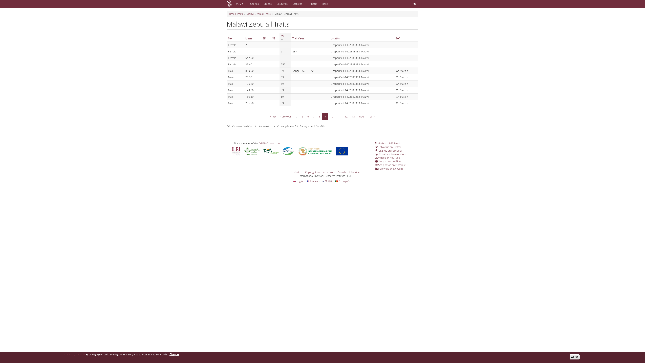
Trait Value (298, 38)
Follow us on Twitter (389, 147)
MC (398, 38)
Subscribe (354, 172)
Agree (574, 356)
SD (264, 38)
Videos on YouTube (389, 157)
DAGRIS (239, 4)
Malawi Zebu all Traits (259, 13)
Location (335, 38)
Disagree (174, 354)
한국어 (329, 181)
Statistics (298, 3)
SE (273, 38)
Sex (230, 38)
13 (353, 116)
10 (331, 116)
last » (372, 116)
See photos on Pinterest (391, 165)
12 (346, 116)
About (313, 3)
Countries (282, 3)
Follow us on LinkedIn (390, 168)
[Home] (230, 4)
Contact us (296, 172)
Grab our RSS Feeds (389, 143)
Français (314, 181)
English (300, 181)
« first (273, 116)
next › (362, 116)
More (325, 3)
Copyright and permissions (320, 172)
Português (344, 181)
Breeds (268, 3)
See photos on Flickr (389, 161)
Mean (248, 38)
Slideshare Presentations (392, 154)
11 (338, 116)
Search (342, 172)
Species (254, 3)
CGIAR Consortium (269, 143)
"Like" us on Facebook (389, 150)
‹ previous (285, 116)
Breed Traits (236, 13)
